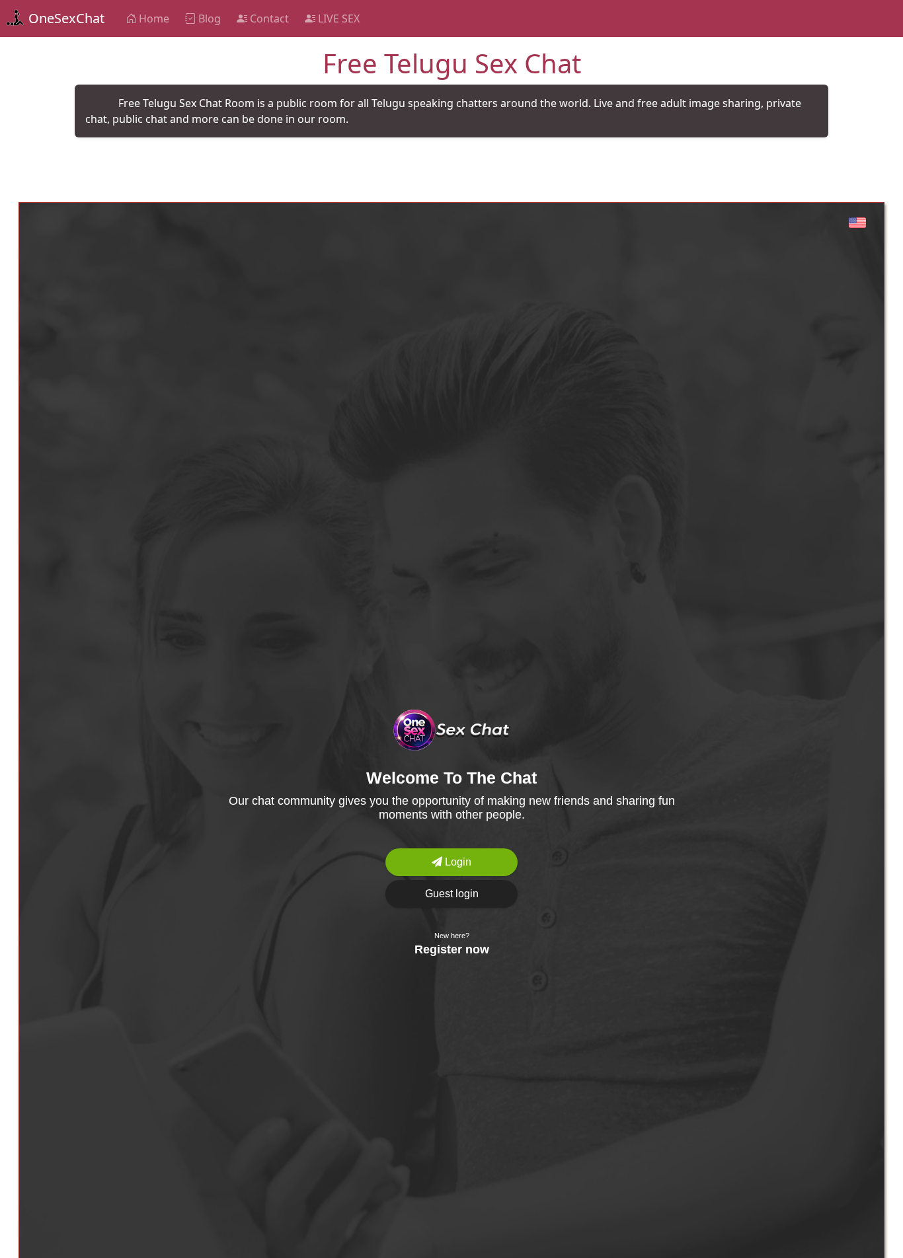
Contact (268, 18)
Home (152, 18)
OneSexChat (64, 18)
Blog (208, 18)
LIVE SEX (337, 18)
